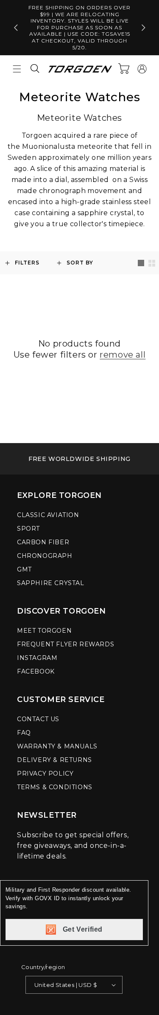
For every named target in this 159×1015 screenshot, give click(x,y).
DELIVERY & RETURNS (54, 760)
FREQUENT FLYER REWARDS (65, 644)
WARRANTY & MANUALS (57, 746)
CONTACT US (38, 719)
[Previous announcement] (15, 27)
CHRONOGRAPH (45, 556)
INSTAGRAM (37, 658)
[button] (17, 69)
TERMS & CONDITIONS (54, 787)
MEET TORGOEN (44, 630)
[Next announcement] (143, 27)
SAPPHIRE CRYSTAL (50, 583)
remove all (122, 355)
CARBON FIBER (43, 542)
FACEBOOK (36, 671)
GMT (24, 569)
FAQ (24, 732)
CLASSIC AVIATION (48, 515)
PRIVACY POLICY (45, 773)
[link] (79, 459)
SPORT (28, 528)
